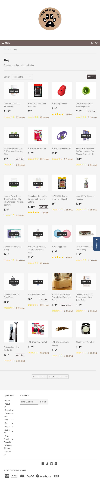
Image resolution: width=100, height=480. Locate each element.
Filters (91, 77)
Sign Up (43, 402)
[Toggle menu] (12, 410)
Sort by (7, 77)
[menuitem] (10, 400)
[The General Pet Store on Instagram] (51, 464)
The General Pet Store (18, 470)
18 (61, 376)
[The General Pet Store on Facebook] (42, 464)
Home (6, 49)
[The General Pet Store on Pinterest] (47, 464)
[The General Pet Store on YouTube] (56, 464)
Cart (96, 43)
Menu (7, 43)
